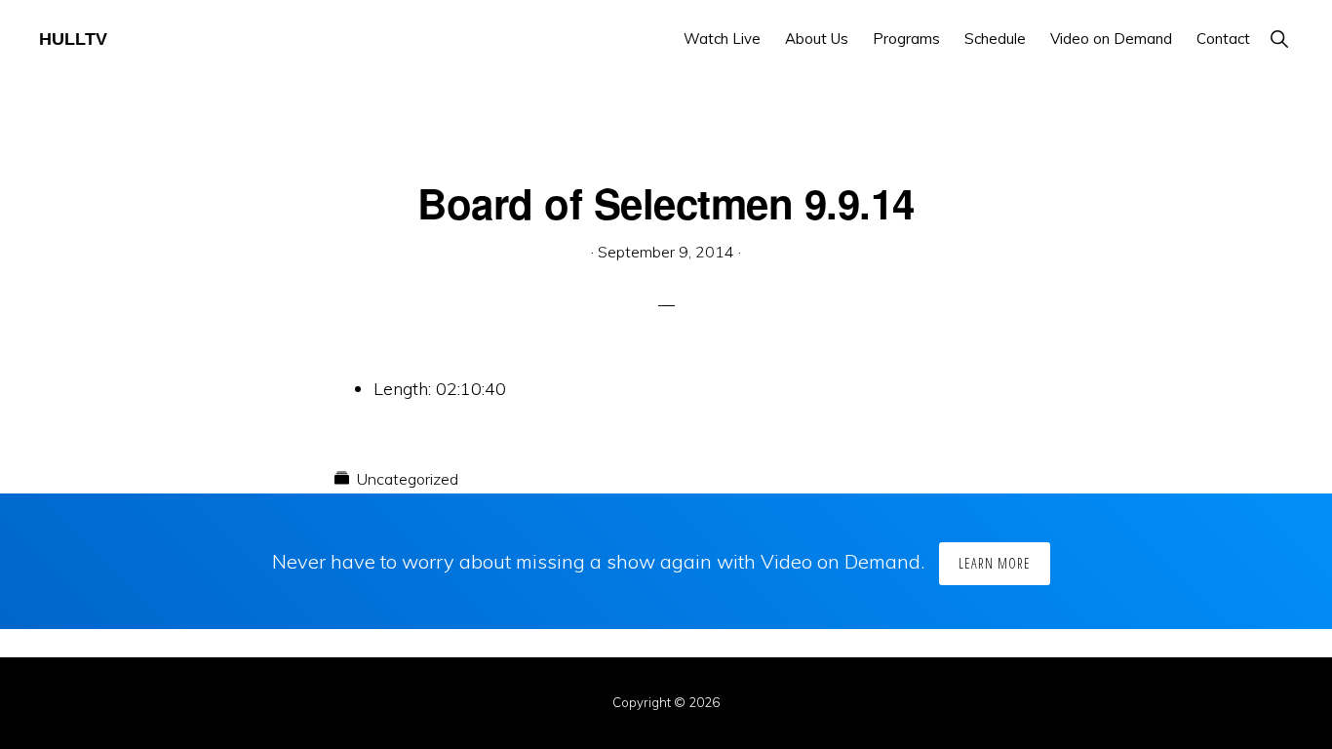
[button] (1279, 38)
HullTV (73, 39)
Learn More (995, 563)
